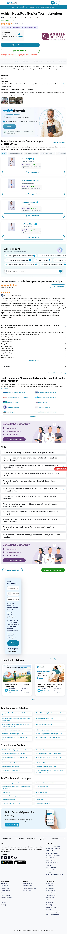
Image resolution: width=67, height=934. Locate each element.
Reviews (26, 61)
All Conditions (50, 888)
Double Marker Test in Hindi (54, 874)
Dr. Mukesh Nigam (28, 202)
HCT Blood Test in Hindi (53, 855)
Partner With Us (5, 890)
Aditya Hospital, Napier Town (44, 718)
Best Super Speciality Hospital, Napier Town (15, 750)
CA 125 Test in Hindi (52, 863)
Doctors (5, 18)
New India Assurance (13, 407)
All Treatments (50, 890)
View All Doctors (59, 142)
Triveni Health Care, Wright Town (46, 750)
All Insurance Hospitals (53, 912)
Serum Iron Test (51, 870)
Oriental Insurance (44, 407)
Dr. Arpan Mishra (28, 224)
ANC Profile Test (51, 867)
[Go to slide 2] (33, 699)
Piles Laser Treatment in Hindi (11, 803)
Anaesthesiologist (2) (31, 153)
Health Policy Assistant (53, 914)
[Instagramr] (12, 858)
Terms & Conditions (29, 888)
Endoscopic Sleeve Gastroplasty (45, 783)
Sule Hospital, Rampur (42, 763)
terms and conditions (13, 650)
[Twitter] (5, 858)
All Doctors (49, 883)
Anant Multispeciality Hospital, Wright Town (49, 734)
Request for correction (56, 373)
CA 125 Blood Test (51, 860)
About (5, 61)
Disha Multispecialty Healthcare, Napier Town (49, 713)
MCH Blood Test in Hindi (53, 848)
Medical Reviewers (6, 897)
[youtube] (15, 857)
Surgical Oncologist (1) (47, 153)
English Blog (49, 902)
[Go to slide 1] (32, 699)
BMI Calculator (50, 900)
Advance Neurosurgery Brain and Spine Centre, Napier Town (16, 720)
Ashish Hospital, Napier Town (44, 730)
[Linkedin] (9, 858)
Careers (3, 902)
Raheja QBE (10, 412)
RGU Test (48, 872)
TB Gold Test (50, 858)
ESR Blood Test (50, 851)
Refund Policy (27, 886)
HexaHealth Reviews (52, 907)
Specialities (15, 18)
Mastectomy (40, 799)
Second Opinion (51, 895)
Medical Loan (50, 897)
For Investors (5, 888)
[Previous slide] (51, 659)
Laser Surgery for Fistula (43, 803)
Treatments (38, 61)
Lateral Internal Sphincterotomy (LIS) (13, 783)
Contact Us (4, 886)
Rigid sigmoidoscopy (8, 799)
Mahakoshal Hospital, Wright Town (12, 734)
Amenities (50, 61)
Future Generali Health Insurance (17, 397)
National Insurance (13, 402)
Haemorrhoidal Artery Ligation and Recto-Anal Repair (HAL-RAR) (16, 788)
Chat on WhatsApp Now (53, 570)
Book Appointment (34, 172)
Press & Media (5, 895)
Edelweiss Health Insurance (47, 392)
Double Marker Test (52, 853)
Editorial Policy (27, 890)
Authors (3, 900)
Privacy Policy (27, 883)
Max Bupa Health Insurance (47, 397)
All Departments (51, 893)
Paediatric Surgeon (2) (16, 153)
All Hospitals (49, 886)
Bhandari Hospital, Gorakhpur (44, 724)
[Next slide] (54, 659)
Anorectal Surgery (41, 792)
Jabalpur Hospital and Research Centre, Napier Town (16, 714)
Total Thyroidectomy (42, 786)
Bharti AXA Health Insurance (16, 392)
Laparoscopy (6, 792)
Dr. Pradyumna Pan (29, 180)
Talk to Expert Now (13, 570)
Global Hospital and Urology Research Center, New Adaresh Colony (16, 725)
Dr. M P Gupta (26, 159)
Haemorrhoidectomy (42, 796)
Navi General (42, 402)
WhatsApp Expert (20, 51)
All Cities (48, 909)
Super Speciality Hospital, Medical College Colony (14, 738)
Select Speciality (13, 599)
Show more (32, 361)
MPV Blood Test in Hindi (53, 846)
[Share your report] (6, 271)
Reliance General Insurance (47, 412)
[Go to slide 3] (34, 699)
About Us (4, 883)
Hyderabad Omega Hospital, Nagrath (13, 753)
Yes (10, 617)
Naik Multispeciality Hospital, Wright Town (48, 737)
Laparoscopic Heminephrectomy (12, 796)
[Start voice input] (60, 271)
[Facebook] (2, 858)
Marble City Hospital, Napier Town (12, 730)
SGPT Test (49, 865)
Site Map (3, 905)
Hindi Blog (49, 905)
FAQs (2, 893)
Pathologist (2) (61, 153)
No (15, 617)
